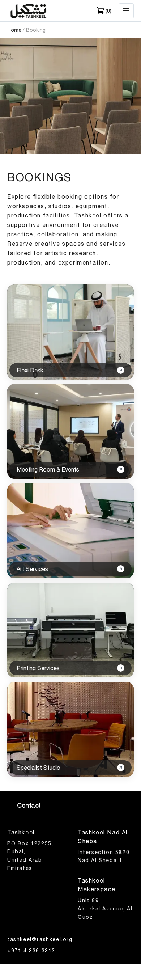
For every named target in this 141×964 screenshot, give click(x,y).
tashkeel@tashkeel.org (40, 939)
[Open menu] (126, 10)
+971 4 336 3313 (31, 951)
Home (14, 30)
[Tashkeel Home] (29, 11)
